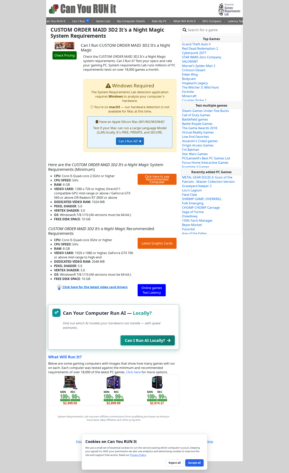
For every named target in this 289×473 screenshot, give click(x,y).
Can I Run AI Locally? (145, 340)
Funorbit (188, 229)
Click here (133, 372)
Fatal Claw (189, 194)
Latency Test (236, 21)
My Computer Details (131, 21)
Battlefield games (195, 119)
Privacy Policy (138, 455)
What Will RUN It (184, 21)
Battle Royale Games (197, 124)
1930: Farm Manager (197, 220)
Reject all (175, 463)
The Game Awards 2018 (199, 128)
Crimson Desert (193, 70)
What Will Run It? (65, 357)
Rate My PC (159, 21)
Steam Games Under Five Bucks (205, 111)
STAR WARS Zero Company (201, 57)
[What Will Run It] (70, 382)
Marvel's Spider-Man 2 (198, 66)
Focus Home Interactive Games (205, 162)
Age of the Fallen (194, 233)
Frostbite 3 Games (195, 167)
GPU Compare (211, 21)
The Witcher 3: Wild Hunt (200, 87)
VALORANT (190, 61)
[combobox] (214, 29)
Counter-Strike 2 (194, 100)
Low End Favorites (195, 136)
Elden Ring (190, 74)
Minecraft (189, 96)
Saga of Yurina (193, 212)
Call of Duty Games (196, 115)
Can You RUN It (55, 21)
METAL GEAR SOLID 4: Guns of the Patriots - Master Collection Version (208, 179)
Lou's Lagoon (192, 190)
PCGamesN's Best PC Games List (206, 158)
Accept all (194, 463)
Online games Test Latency (151, 290)
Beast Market (192, 225)
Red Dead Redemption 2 (200, 48)
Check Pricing (64, 55)
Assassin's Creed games (200, 141)
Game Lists (103, 21)
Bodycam (189, 79)
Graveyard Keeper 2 (197, 186)
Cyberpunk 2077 (194, 53)
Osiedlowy (190, 216)
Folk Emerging (192, 203)
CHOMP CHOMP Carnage (201, 207)
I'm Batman (190, 149)
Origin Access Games (198, 145)
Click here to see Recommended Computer (157, 179)
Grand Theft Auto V (196, 44)
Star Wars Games (195, 154)
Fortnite (188, 92)
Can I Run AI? (129, 141)
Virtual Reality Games (198, 132)
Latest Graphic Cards (157, 243)
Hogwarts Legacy (195, 83)
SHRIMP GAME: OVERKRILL (202, 199)
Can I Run (80, 21)
